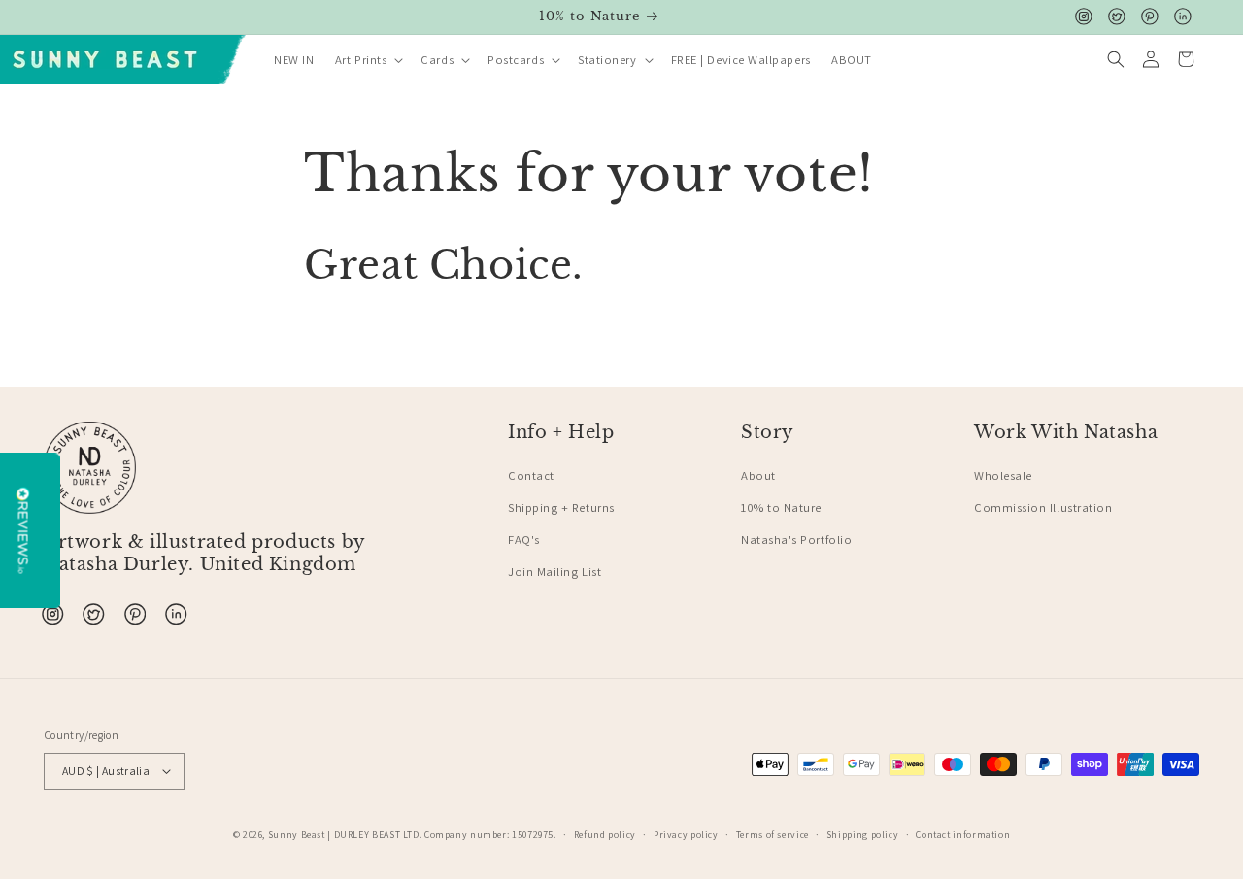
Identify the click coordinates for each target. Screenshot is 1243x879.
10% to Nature (781, 507)
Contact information (963, 834)
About (758, 475)
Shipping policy (862, 834)
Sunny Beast (296, 834)
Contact (531, 475)
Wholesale (1003, 475)
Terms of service (772, 834)
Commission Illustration (1043, 507)
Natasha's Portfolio (796, 539)
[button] (367, 61)
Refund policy (605, 834)
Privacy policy (686, 834)
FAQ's (524, 539)
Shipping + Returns (561, 507)
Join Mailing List (554, 571)
